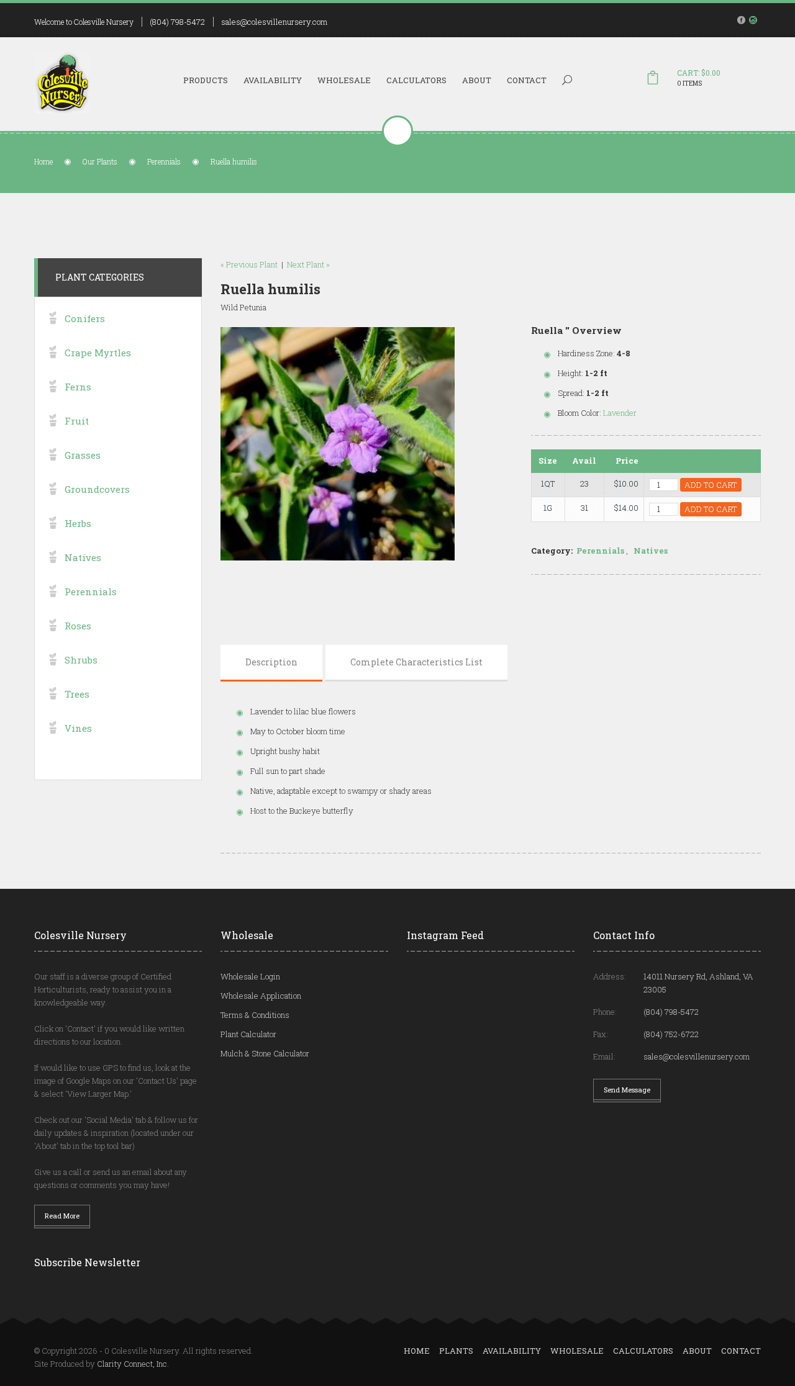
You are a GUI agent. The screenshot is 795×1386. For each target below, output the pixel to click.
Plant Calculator (248, 1034)
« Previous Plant (249, 264)
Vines (78, 728)
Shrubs (81, 660)
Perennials (164, 161)
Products (205, 80)
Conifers (85, 318)
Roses (78, 625)
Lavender (620, 412)
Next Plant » (308, 264)
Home (43, 161)
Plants (456, 1350)
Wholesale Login (250, 976)
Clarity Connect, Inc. (133, 1363)
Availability (272, 80)
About (476, 80)
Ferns (78, 386)
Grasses (83, 455)
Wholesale (344, 80)
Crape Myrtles (98, 352)
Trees (77, 694)
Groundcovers (97, 489)
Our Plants (100, 161)
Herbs (78, 523)
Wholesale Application (260, 995)
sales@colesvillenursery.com (274, 21)
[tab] (271, 662)
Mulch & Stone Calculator (264, 1053)
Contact (527, 80)
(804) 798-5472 (177, 21)
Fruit (77, 421)
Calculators (416, 80)
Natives (651, 550)
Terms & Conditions (254, 1014)
